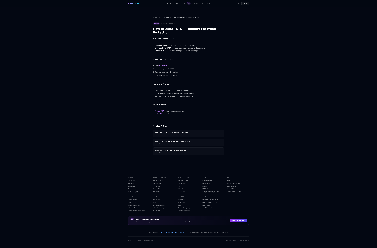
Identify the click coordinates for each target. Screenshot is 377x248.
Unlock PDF (163, 66)
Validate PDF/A (207, 208)
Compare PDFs (182, 202)
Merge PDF (131, 180)
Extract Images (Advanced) (136, 210)
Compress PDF (207, 180)
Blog (208, 3)
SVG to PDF (181, 192)
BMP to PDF (181, 186)
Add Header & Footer (234, 192)
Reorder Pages (133, 189)
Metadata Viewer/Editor (210, 199)
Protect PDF (159, 111)
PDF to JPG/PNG (158, 180)
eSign (186, 3)
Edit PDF (230, 180)
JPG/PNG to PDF (183, 180)
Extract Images (132, 199)
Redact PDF (156, 210)
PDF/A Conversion (208, 189)
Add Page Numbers (233, 183)
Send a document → (238, 220)
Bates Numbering (158, 208)
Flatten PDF (159, 114)
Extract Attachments (134, 205)
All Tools (169, 3)
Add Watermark (232, 186)
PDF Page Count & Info (209, 202)
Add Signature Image (159, 205)
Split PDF (131, 183)
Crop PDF (230, 189)
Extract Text (132, 202)
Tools (177, 3)
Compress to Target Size (210, 192)
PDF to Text (156, 186)
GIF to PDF (181, 189)
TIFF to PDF (181, 183)
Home (155, 17)
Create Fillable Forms (184, 210)
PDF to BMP (156, 192)
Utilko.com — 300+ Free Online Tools (173, 232)
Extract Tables (132, 208)
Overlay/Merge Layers (185, 208)
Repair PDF (206, 183)
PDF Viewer (206, 205)
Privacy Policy (231, 240)
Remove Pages (133, 192)
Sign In (245, 3)
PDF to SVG (156, 189)
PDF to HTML (157, 183)
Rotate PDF (131, 186)
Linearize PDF (206, 186)
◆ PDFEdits (133, 3)
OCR (179, 205)
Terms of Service (243, 240)
